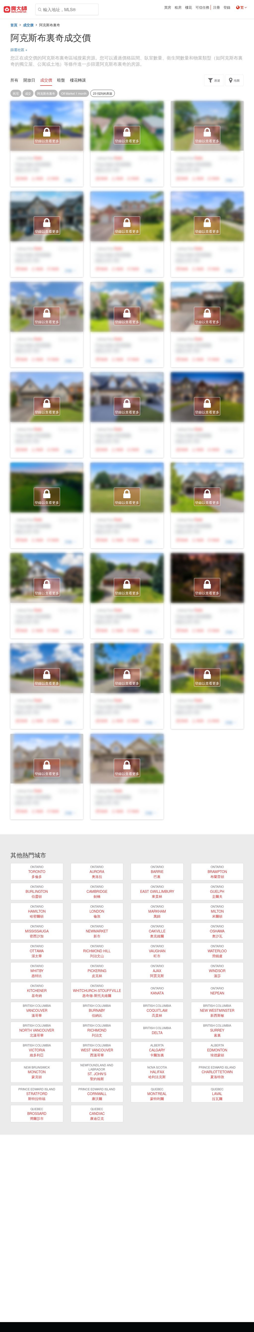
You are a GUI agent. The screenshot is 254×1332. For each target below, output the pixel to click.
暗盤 (61, 80)
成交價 (28, 24)
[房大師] (15, 9)
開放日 (29, 80)
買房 (167, 7)
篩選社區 (18, 49)
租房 (178, 7)
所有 (14, 80)
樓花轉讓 (78, 80)
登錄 (226, 7)
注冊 (216, 7)
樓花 (188, 7)
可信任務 (202, 7)
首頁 (13, 24)
